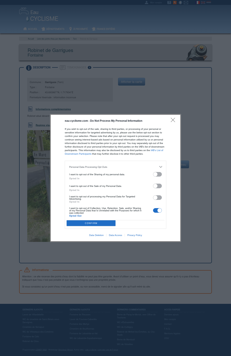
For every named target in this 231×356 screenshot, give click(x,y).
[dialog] (115, 178)
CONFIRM (91, 223)
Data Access (115, 235)
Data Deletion (96, 235)
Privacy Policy (134, 235)
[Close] (174, 121)
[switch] (157, 174)
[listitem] (115, 167)
